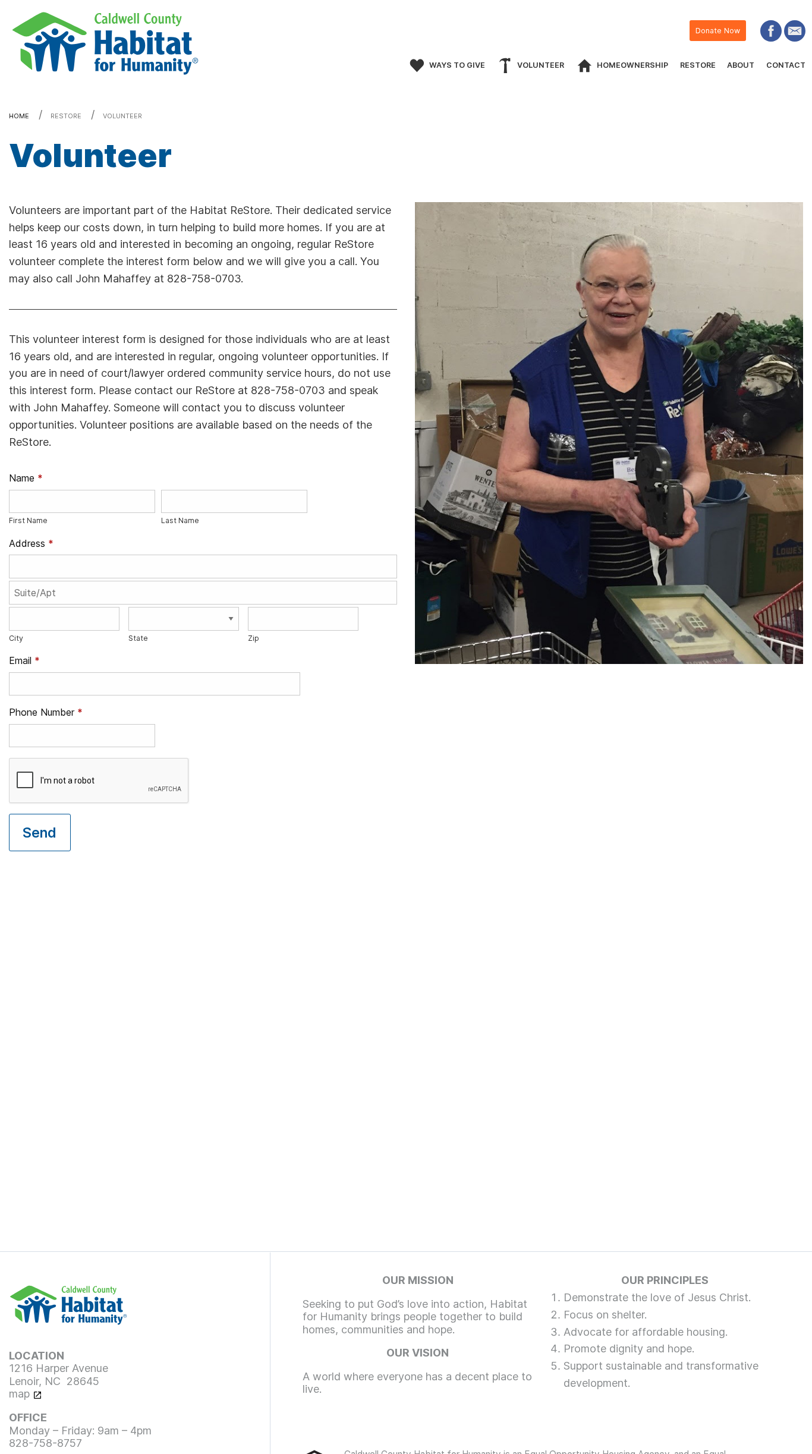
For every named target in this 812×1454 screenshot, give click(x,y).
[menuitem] (530, 65)
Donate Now (717, 30)
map (19, 1393)
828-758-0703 (204, 278)
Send (39, 832)
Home (19, 116)
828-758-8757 (45, 1443)
